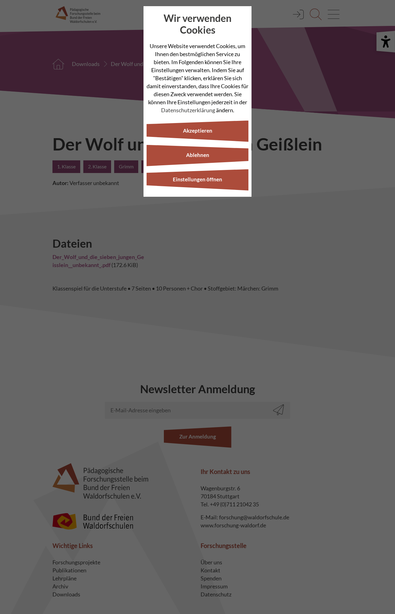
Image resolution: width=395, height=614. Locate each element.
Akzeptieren (197, 130)
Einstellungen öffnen (197, 179)
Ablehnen (197, 155)
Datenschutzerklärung (188, 110)
